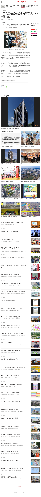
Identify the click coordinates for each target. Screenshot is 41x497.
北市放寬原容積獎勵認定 (7, 342)
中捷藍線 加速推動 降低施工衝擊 (9, 451)
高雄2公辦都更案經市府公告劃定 (9, 443)
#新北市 (3, 80)
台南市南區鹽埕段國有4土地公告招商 (29, 216)
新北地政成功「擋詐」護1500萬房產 (9, 216)
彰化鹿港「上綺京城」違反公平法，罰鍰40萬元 (13, 291)
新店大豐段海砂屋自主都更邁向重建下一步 (12, 128)
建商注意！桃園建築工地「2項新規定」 (28, 146)
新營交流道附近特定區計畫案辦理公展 (11, 325)
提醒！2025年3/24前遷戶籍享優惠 (28, 198)
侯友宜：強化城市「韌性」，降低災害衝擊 (12, 222)
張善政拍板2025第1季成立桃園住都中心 (11, 460)
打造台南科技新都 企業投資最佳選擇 (10, 418)
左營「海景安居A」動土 (7, 239)
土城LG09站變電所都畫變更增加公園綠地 (11, 283)
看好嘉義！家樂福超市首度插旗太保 (10, 426)
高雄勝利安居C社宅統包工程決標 (9, 409)
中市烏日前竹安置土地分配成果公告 (10, 274)
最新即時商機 (33, 25)
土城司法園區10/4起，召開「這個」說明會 (12, 333)
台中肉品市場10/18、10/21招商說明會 (9, 198)
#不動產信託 (12, 80)
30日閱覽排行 (35, 23)
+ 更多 (39, 24)
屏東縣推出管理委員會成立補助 (9, 477)
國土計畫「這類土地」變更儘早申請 (27, 163)
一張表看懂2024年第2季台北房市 (7, 146)
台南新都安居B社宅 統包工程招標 (9, 231)
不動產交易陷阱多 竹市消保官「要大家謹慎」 (12, 468)
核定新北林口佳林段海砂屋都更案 (7, 163)
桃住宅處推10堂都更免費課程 (8, 300)
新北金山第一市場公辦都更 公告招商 (10, 317)
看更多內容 (20, 486)
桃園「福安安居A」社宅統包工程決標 (10, 401)
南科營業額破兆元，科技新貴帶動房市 (28, 181)
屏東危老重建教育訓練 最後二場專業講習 (11, 308)
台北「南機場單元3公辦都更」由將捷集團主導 (13, 367)
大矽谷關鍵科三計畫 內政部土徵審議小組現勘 (12, 257)
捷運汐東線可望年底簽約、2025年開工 (11, 350)
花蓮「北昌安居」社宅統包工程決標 (10, 376)
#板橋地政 (7, 80)
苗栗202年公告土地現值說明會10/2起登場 (11, 384)
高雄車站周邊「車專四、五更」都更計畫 (11, 435)
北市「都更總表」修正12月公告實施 (10, 392)
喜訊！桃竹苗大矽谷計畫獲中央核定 (10, 359)
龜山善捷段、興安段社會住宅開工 (7, 181)
